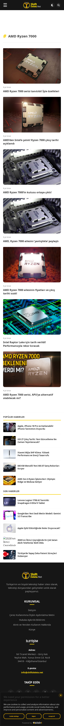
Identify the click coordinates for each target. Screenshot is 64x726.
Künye (32, 629)
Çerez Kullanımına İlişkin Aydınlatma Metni (32, 615)
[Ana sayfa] (32, 5)
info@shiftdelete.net (32, 672)
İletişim (32, 610)
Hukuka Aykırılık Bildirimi (32, 619)
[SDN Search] (58, 5)
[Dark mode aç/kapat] (52, 5)
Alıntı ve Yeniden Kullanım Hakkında (32, 624)
